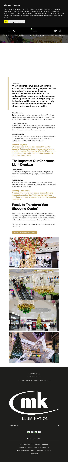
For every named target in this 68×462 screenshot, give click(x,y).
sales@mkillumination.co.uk (34, 377)
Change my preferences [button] (17, 22)
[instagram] (32, 432)
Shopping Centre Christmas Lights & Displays (24, 232)
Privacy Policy (33, 453)
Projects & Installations (23, 450)
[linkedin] (28, 432)
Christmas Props (44, 447)
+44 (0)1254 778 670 (34, 373)
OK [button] (6, 22)
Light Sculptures (36, 444)
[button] (14, 30)
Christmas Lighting (25, 444)
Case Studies (39, 450)
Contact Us (48, 450)
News (32, 450)
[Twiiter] (39, 432)
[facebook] (35, 432)
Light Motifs (45, 444)
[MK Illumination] (35, 30)
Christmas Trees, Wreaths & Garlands (29, 447)
